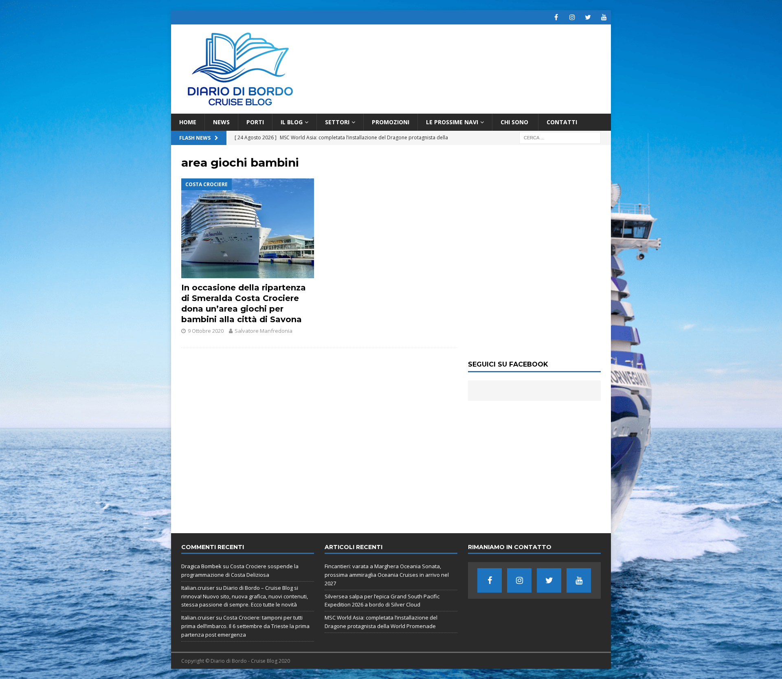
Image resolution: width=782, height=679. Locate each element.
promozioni (390, 122)
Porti (255, 122)
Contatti (562, 122)
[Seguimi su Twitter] (588, 17)
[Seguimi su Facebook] (556, 17)
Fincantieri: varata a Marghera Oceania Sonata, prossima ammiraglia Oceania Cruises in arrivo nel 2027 (387, 575)
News (221, 122)
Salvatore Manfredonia (263, 330)
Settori (337, 122)
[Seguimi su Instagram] (572, 17)
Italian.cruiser (198, 587)
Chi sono (515, 122)
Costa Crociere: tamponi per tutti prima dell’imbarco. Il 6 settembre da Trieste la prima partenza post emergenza (245, 626)
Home (187, 122)
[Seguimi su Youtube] (604, 17)
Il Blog (292, 122)
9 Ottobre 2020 (206, 330)
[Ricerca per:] (560, 137)
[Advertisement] (534, 462)
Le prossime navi (452, 122)
